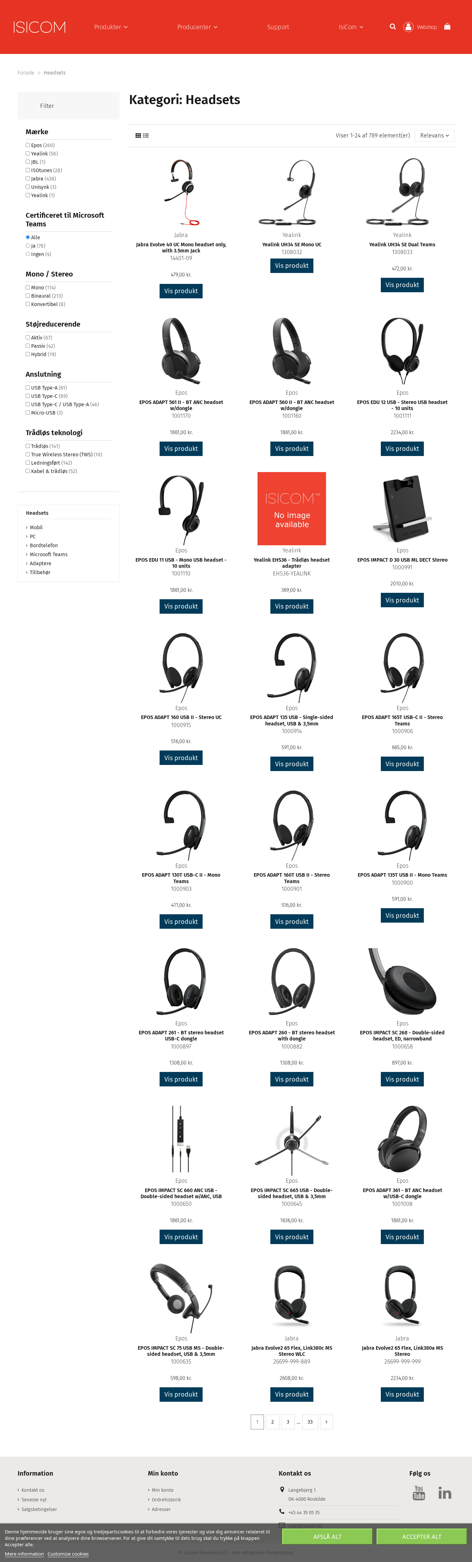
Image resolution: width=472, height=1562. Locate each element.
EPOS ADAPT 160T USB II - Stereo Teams (292, 878)
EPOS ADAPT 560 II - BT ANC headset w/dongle (291, 405)
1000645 (292, 1203)
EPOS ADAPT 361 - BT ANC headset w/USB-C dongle (402, 1193)
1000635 (181, 1361)
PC (33, 536)
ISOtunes (46, 170)
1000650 (181, 1203)
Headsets (37, 513)
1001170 (181, 415)
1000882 (291, 1046)
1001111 (402, 415)
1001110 (181, 573)
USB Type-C (49, 396)
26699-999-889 (291, 1361)
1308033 (402, 252)
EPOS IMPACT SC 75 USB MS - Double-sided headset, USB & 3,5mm (181, 1351)
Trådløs (45, 446)
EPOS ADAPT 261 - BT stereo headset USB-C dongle (181, 1036)
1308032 (292, 252)
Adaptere (40, 563)
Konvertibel (48, 304)
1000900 (402, 882)
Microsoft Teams (48, 554)
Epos (181, 392)
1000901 (292, 888)
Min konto (163, 1490)
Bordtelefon (44, 545)
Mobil (36, 527)
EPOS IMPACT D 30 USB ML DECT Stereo (402, 560)
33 (310, 1422)
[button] (111, 27)
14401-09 (181, 258)
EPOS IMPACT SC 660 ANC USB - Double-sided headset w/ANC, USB (181, 1193)
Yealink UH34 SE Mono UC (291, 244)
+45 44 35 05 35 (303, 1512)
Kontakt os (33, 1490)
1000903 (181, 888)
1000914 (292, 731)
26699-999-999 (402, 1361)
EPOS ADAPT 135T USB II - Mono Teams (402, 875)
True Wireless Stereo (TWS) (66, 455)
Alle (35, 237)
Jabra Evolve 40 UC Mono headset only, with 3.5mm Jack (181, 247)
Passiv (43, 346)
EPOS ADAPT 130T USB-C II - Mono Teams (181, 878)
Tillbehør (40, 572)
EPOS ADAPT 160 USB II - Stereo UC (181, 717)
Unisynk (43, 187)
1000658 (402, 1046)
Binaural (47, 296)
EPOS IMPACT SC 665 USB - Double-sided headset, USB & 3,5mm (292, 1193)
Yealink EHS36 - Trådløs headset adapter (292, 563)
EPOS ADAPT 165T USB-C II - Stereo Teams (402, 720)
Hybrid (43, 354)
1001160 (292, 415)
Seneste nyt (34, 1500)
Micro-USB (47, 413)
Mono (43, 288)
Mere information (24, 1553)
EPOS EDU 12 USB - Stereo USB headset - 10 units (402, 405)
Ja (38, 246)
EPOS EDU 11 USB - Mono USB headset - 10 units (181, 563)
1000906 (402, 731)
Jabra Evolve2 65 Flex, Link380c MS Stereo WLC (291, 1351)
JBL (38, 162)
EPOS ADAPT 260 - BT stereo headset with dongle (292, 1036)
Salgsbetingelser (39, 1509)
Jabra (181, 235)
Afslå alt (327, 1536)
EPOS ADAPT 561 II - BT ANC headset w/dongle (181, 405)
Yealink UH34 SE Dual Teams (402, 244)
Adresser (161, 1509)
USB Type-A (49, 388)
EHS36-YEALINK (292, 573)
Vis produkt (181, 291)
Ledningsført (51, 463)
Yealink (292, 235)
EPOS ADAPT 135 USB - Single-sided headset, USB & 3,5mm (291, 720)
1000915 (181, 725)
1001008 (402, 1203)
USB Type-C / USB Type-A (65, 404)
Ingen (41, 254)
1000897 (181, 1046)
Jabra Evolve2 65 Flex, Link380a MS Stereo (402, 1351)
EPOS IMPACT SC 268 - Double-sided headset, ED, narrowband (402, 1036)
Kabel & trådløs (54, 471)
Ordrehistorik (166, 1500)
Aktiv (41, 338)
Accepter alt (421, 1536)
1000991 (402, 567)
